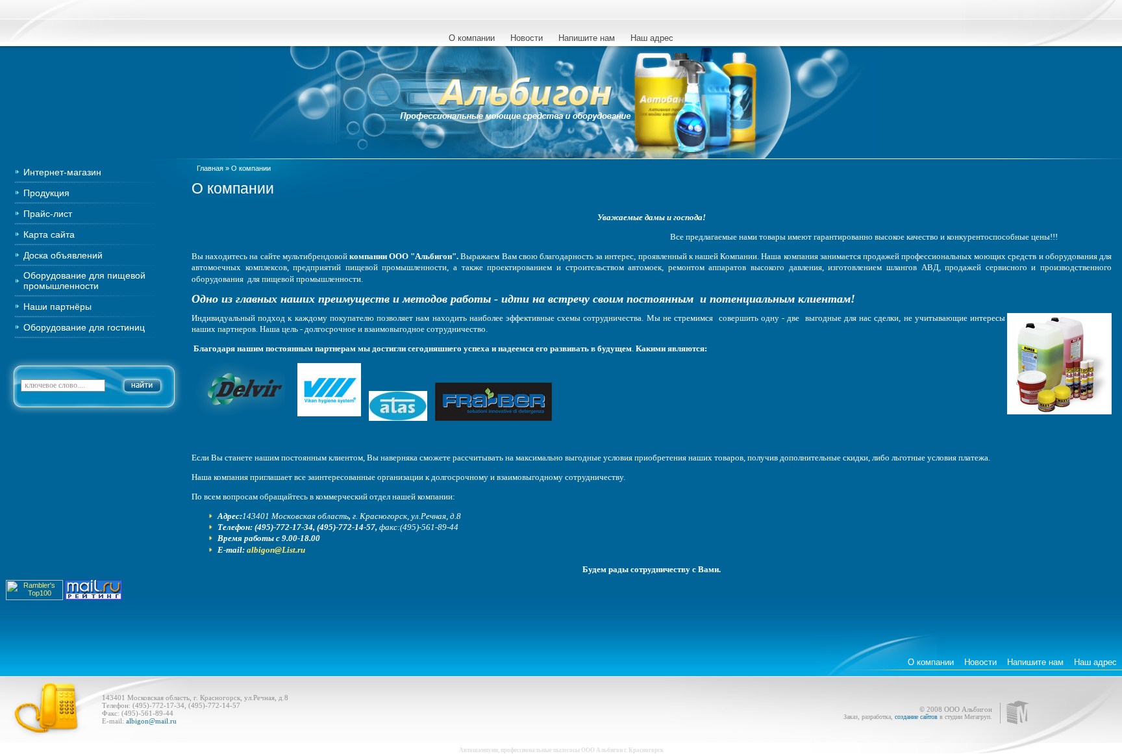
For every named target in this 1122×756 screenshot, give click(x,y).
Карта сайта (49, 234)
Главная (210, 168)
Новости (526, 38)
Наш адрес (651, 38)
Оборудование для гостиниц (84, 327)
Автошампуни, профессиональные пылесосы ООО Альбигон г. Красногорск (561, 750)
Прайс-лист (47, 213)
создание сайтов (916, 716)
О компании (472, 38)
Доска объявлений (63, 255)
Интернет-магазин (62, 172)
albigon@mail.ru (150, 721)
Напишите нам (586, 38)
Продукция (46, 193)
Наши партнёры (57, 306)
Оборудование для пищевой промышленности (84, 280)
